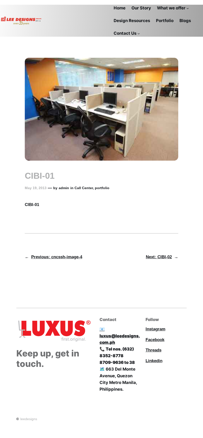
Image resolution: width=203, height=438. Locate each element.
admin (64, 188)
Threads (153, 350)
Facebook (155, 339)
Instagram (155, 329)
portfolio (102, 188)
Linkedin (154, 360)
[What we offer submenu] (187, 8)
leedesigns (28, 419)
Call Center (84, 188)
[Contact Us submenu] (138, 33)
